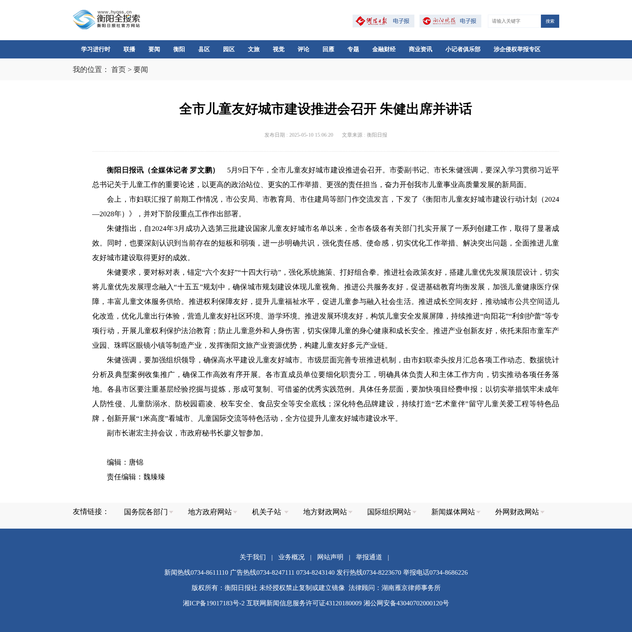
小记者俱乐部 (463, 49)
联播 (129, 49)
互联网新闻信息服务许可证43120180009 (304, 603)
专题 (353, 49)
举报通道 (369, 557)
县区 (204, 49)
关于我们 (253, 557)
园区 (229, 49)
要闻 (154, 49)
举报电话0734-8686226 (435, 572)
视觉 (279, 49)
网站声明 (330, 557)
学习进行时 (95, 49)
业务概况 (291, 557)
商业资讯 (420, 49)
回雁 (328, 49)
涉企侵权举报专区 (517, 49)
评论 (303, 49)
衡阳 (179, 49)
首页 (118, 69)
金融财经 (384, 49)
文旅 (254, 49)
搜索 (550, 21)
